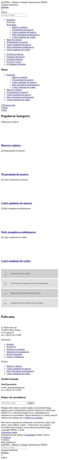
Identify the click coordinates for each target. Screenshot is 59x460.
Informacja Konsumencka (18, 352)
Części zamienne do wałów (24, 37)
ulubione (5, 7)
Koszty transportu (14, 354)
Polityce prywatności (34, 418)
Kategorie (11, 20)
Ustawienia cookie (9, 432)
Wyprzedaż (11, 25)
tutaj (48, 427)
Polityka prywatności (16, 349)
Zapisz (30, 403)
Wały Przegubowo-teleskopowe (20, 371)
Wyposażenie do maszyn (22, 30)
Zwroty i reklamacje (15, 357)
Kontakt (10, 344)
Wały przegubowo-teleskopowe (26, 35)
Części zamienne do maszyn (24, 32)
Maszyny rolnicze (19, 27)
